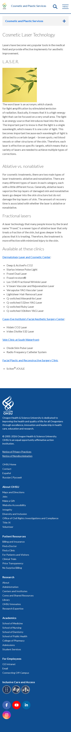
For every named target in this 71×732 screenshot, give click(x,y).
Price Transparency (12, 563)
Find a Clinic (8, 550)
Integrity (7, 509)
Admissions (8, 645)
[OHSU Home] (5, 5)
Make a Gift (8, 500)
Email (5, 668)
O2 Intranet (9, 664)
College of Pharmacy (13, 640)
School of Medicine (12, 623)
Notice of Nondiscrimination (17, 455)
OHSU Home (9, 464)
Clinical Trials (9, 559)
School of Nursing (11, 627)
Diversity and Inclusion (14, 513)
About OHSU (10, 486)
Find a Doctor (9, 546)
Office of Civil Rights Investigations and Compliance (30, 518)
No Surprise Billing (12, 567)
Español (6, 473)
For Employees (11, 658)
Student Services (11, 649)
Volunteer (7, 526)
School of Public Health (14, 636)
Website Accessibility (14, 505)
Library (6, 599)
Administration (10, 586)
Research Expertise (12, 608)
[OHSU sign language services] (16, 693)
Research (8, 577)
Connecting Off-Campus (15, 672)
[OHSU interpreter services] (26, 693)
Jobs (4, 496)
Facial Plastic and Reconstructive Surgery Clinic (30, 360)
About (5, 582)
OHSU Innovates (11, 604)
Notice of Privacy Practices (16, 451)
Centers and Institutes (14, 591)
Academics (9, 617)
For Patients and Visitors (15, 554)
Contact (6, 468)
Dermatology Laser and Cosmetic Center (26, 257)
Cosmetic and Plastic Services (28, 5)
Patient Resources (14, 536)
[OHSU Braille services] (7, 693)
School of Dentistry (12, 631)
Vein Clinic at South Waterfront (20, 339)
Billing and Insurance (13, 541)
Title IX (6, 522)
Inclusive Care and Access (18, 682)
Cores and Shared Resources (18, 595)
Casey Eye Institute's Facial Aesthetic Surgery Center (33, 319)
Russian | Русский (12, 477)
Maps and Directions (13, 492)
